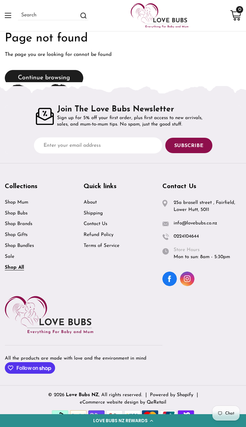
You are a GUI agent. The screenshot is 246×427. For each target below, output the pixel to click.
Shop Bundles (19, 245)
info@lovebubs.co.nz (195, 223)
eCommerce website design (110, 402)
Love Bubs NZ (82, 395)
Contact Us (95, 224)
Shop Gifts (16, 234)
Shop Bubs (16, 213)
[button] (123, 420)
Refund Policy (98, 234)
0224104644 (186, 236)
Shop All (14, 267)
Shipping (93, 213)
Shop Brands (18, 224)
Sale (9, 256)
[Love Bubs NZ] (159, 15)
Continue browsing (44, 78)
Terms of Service (101, 245)
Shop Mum (16, 202)
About (90, 202)
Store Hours (187, 250)
